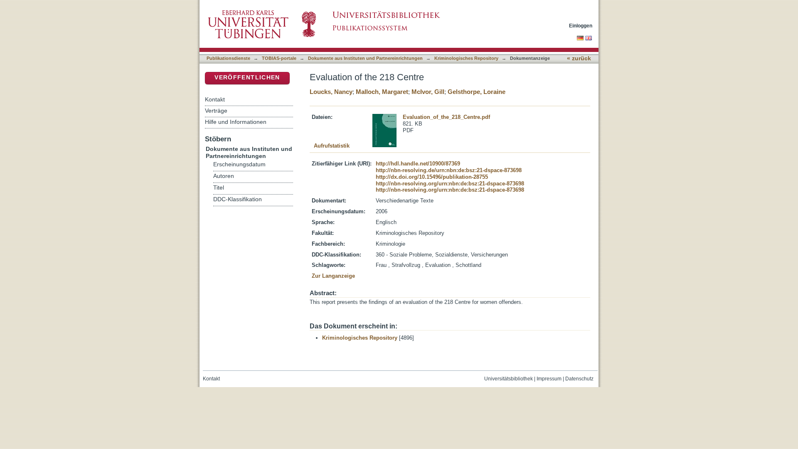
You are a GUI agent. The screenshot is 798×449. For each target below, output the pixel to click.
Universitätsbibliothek (508, 379)
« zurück (579, 58)
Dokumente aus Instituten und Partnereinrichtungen (365, 58)
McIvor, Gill (427, 91)
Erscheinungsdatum (239, 164)
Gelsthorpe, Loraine (476, 91)
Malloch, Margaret (382, 91)
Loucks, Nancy (331, 91)
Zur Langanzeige (333, 276)
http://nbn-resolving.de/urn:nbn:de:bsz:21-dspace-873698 (449, 170)
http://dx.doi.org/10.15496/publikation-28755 (432, 177)
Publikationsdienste (228, 58)
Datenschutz (579, 379)
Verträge (216, 110)
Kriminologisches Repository (466, 58)
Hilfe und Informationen (235, 121)
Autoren (223, 176)
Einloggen (580, 25)
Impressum (549, 379)
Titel (218, 188)
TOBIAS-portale (279, 58)
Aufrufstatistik (332, 146)
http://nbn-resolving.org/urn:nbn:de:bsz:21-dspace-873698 (450, 183)
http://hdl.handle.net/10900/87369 (418, 163)
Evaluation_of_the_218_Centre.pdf (446, 117)
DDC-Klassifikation (237, 199)
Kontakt (215, 99)
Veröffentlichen (247, 77)
